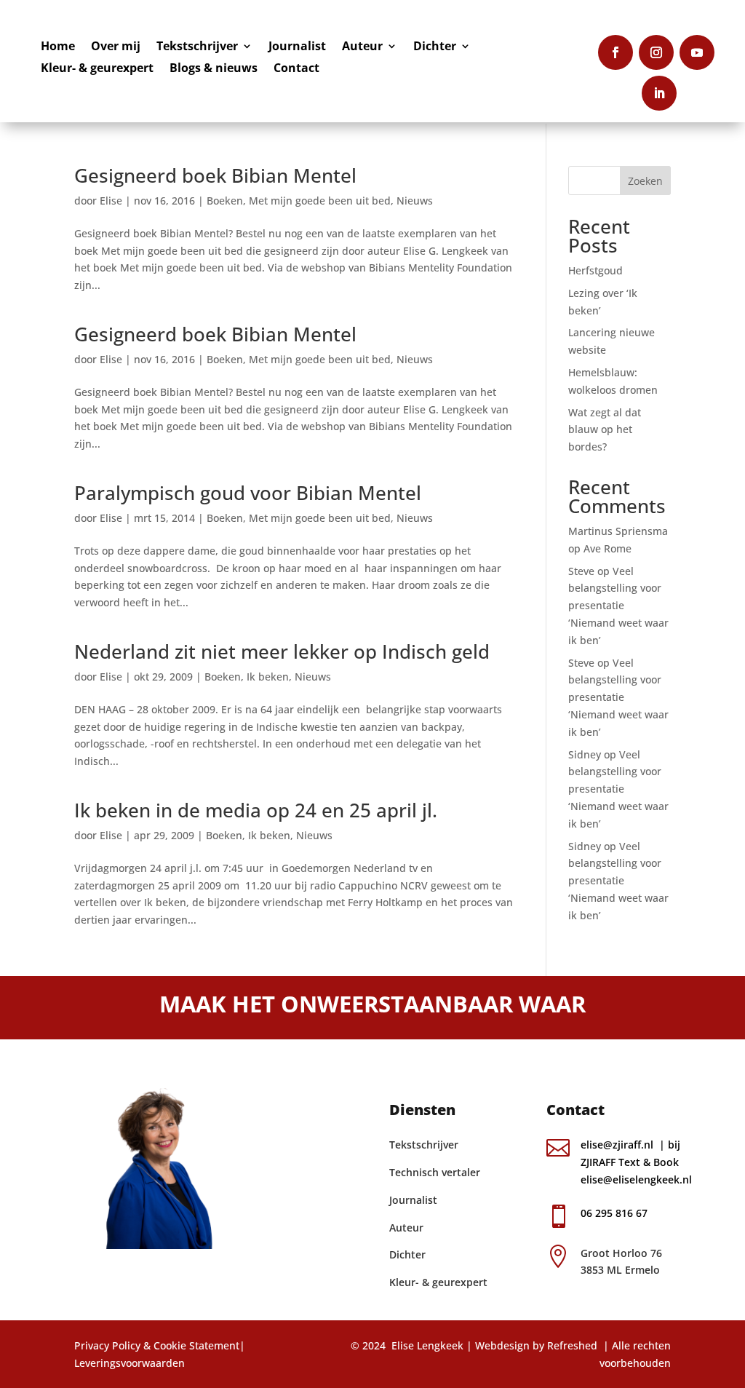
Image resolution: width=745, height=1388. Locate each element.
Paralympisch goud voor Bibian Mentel (247, 493)
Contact (296, 69)
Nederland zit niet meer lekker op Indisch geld (282, 651)
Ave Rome (607, 548)
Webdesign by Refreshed (536, 1345)
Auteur (362, 47)
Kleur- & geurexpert (97, 69)
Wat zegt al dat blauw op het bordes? (604, 429)
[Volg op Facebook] (615, 52)
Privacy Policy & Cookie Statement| (159, 1345)
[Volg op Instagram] (656, 52)
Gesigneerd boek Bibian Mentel (215, 175)
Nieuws (415, 200)
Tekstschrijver (197, 47)
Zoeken (645, 181)
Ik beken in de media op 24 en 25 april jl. (255, 810)
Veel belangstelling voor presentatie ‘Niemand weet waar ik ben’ (618, 605)
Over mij (115, 47)
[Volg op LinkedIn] (659, 93)
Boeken (225, 200)
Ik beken (268, 676)
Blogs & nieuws (214, 69)
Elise (111, 200)
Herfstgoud (595, 270)
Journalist (297, 47)
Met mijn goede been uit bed (320, 200)
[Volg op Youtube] (697, 52)
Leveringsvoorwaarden (129, 1363)
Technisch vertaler (434, 1172)
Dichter (434, 47)
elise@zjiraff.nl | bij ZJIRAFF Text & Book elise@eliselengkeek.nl (638, 1162)
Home (58, 47)
